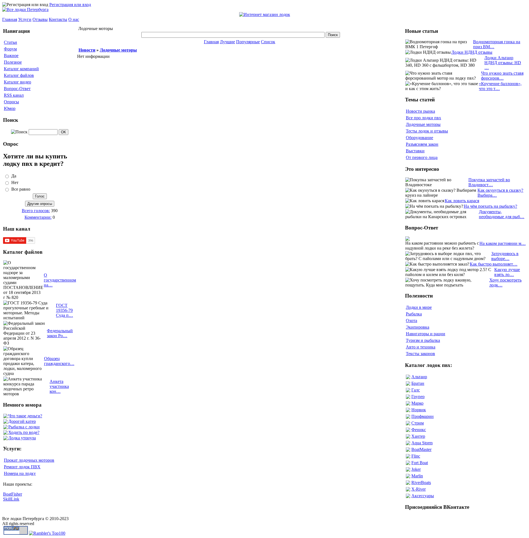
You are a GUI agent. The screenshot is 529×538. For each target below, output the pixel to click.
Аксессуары (422, 495)
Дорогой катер (22, 421)
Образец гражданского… (59, 361)
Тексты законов (420, 353)
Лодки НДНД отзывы (471, 52)
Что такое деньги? (25, 415)
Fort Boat (419, 462)
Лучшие (227, 41)
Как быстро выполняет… (493, 264)
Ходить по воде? (23, 432)
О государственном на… (60, 280)
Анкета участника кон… (59, 386)
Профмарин (422, 416)
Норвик (418, 409)
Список (268, 41)
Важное (11, 55)
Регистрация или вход (70, 4)
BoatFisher (12, 494)
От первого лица (422, 157)
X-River (418, 489)
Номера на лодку (20, 473)
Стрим (417, 423)
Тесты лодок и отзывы (427, 131)
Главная (9, 19)
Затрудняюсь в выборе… (505, 256)
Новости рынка (420, 111)
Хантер (418, 436)
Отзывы (40, 19)
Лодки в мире (419, 307)
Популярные (248, 41)
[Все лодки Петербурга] (25, 9)
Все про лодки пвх (423, 117)
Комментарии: (38, 217)
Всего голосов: (36, 210)
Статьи (10, 42)
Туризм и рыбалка (423, 340)
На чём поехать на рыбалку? (490, 206)
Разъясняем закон (422, 144)
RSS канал (14, 95)
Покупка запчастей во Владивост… (489, 182)
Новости (87, 50)
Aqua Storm (422, 442)
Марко (417, 403)
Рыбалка (414, 314)
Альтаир (419, 376)
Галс (415, 390)
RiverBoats (421, 482)
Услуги (24, 19)
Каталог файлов (19, 75)
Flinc (415, 456)
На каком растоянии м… (502, 243)
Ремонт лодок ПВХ (22, 466)
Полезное (13, 62)
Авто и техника (420, 347)
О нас (73, 19)
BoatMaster (421, 449)
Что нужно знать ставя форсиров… (502, 75)
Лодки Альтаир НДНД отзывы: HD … (502, 62)
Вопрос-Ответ (17, 88)
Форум (10, 49)
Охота (411, 320)
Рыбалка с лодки (24, 427)
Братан (417, 383)
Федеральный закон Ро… (60, 333)
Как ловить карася (462, 200)
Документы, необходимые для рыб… (501, 214)
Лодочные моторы (118, 50)
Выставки (415, 150)
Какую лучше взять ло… (507, 272)
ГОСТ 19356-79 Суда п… (64, 310)
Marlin (417, 476)
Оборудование (419, 137)
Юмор (9, 108)
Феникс (418, 429)
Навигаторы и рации (425, 333)
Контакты (58, 19)
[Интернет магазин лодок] (264, 14)
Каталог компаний (21, 68)
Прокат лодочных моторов (29, 460)
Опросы (11, 101)
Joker (416, 469)
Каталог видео (17, 82)
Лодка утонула (22, 438)
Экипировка (417, 327)
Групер (418, 396)
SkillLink (11, 499)
